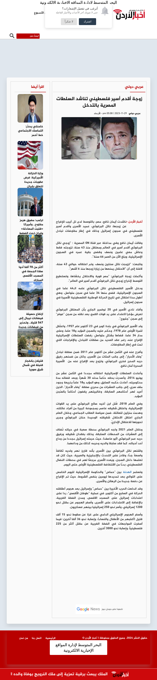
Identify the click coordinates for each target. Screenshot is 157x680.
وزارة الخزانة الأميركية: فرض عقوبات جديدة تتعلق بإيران (33, 180)
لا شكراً (69, 21)
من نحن (23, 638)
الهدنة (127, 472)
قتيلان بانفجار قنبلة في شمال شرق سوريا (32, 365)
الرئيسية (50, 638)
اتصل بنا (37, 638)
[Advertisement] (99, 191)
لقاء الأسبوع (42, 13)
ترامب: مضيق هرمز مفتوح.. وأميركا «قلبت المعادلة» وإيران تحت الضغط (31, 227)
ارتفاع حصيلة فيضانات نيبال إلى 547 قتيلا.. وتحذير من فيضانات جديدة (31, 321)
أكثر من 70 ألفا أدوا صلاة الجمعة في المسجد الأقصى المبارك (31, 274)
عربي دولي (134, 87)
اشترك (87, 21)
